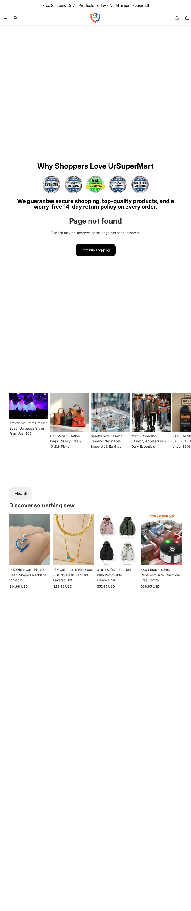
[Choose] (43, 558)
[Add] (87, 558)
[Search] (15, 18)
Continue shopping (95, 250)
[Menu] (5, 17)
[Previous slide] (14, 540)
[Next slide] (176, 436)
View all (21, 493)
